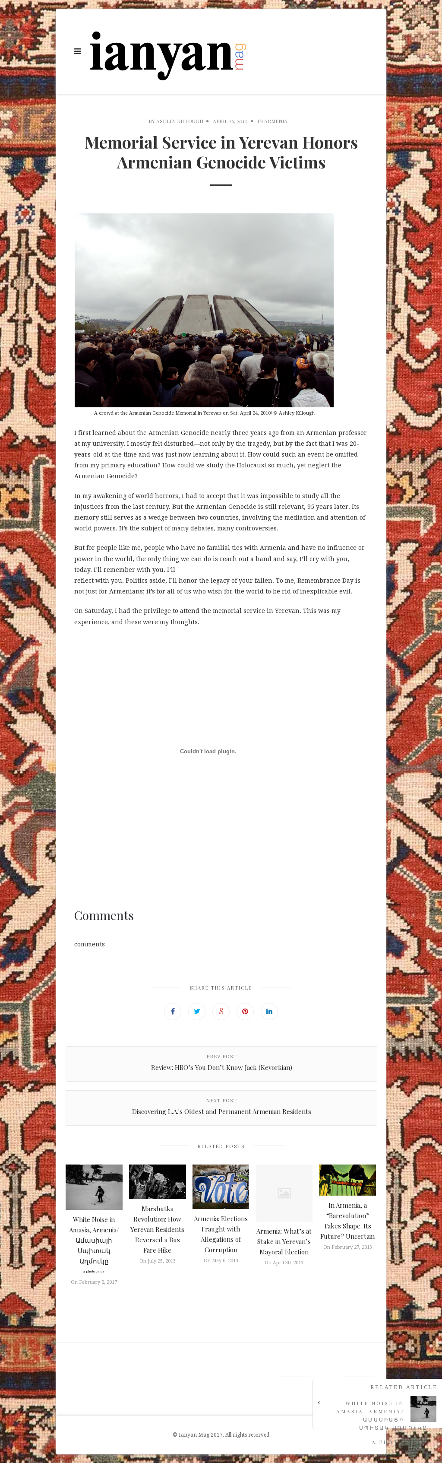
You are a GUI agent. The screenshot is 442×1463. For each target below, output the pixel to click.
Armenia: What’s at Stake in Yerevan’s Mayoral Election (284, 1241)
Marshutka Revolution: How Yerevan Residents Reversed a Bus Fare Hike (157, 1229)
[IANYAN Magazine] (168, 52)
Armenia (275, 120)
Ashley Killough (179, 120)
